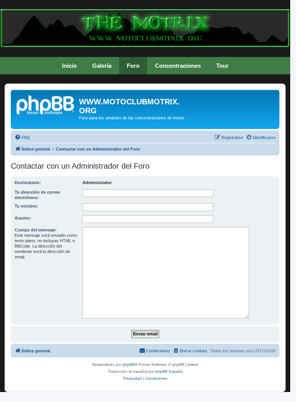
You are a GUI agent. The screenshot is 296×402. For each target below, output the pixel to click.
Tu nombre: (26, 206)
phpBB (129, 364)
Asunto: (23, 218)
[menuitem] (22, 137)
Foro (133, 65)
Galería (101, 65)
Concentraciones (178, 65)
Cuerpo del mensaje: (36, 230)
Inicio (69, 65)
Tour (222, 65)
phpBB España (169, 371)
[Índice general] (46, 104)
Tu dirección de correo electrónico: (37, 195)
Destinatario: (28, 182)
